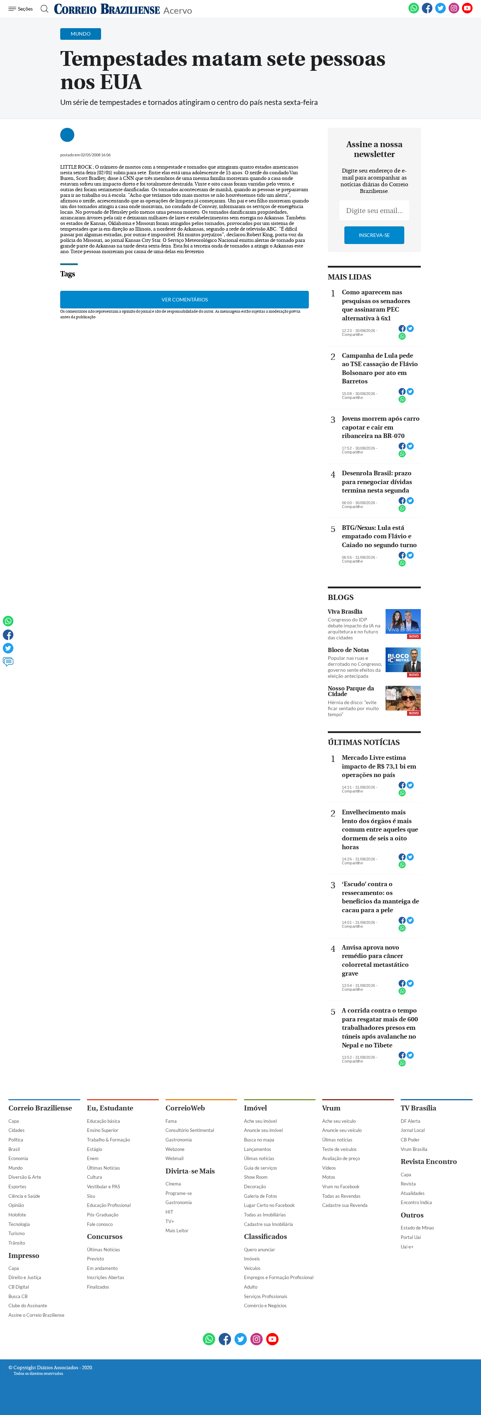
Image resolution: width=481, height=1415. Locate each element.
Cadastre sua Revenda (345, 1205)
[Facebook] (427, 12)
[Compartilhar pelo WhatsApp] (402, 338)
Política (15, 1139)
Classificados (265, 1237)
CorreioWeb (185, 1108)
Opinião (16, 1205)
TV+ (169, 1221)
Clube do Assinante (27, 1305)
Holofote (17, 1214)
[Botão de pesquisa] (42, 8)
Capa (13, 1121)
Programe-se (178, 1193)
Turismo (16, 1233)
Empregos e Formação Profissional (278, 1277)
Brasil (14, 1149)
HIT (169, 1212)
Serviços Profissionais (265, 1296)
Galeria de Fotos (260, 1196)
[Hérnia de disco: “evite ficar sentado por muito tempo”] (403, 699)
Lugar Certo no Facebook (269, 1205)
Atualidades (413, 1193)
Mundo (15, 1168)
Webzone (175, 1149)
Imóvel (255, 1108)
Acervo (177, 10)
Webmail (174, 1158)
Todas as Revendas (341, 1196)
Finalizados (98, 1287)
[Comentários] (8, 665)
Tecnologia (19, 1224)
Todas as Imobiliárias (265, 1214)
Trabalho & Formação (108, 1139)
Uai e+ (407, 1247)
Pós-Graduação (102, 1214)
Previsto (95, 1258)
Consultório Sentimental (189, 1130)
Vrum (331, 1108)
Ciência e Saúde (24, 1196)
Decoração (255, 1186)
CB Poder (410, 1139)
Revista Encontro (429, 1162)
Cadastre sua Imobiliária (268, 1224)
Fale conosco (100, 1224)
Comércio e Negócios (265, 1305)
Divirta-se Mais (190, 1171)
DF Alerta (410, 1121)
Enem (93, 1158)
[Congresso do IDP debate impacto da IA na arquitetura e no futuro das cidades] (403, 622)
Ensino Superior (102, 1130)
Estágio (94, 1149)
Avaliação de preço (341, 1158)
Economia (18, 1158)
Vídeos (329, 1168)
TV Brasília (418, 1108)
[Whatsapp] (8, 624)
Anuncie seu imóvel (263, 1130)
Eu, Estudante (110, 1108)
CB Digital (18, 1287)
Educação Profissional (109, 1205)
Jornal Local (413, 1130)
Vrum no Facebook (341, 1186)
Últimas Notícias (103, 1168)
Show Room (256, 1177)
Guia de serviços (260, 1168)
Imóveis (252, 1258)
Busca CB (17, 1296)
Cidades (16, 1130)
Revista (408, 1184)
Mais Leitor (176, 1230)
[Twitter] (8, 651)
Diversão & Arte (24, 1177)
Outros (412, 1215)
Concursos (105, 1237)
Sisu (91, 1196)
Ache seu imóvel (260, 1121)
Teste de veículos (339, 1149)
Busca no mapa (259, 1139)
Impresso (23, 1256)
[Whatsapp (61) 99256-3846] (413, 12)
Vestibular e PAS (103, 1186)
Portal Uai (411, 1237)
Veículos (252, 1268)
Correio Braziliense (40, 1108)
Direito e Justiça (24, 1277)
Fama (171, 1121)
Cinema (173, 1184)
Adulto (250, 1287)
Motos (328, 1177)
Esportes (17, 1186)
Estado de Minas (417, 1228)
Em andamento (102, 1268)
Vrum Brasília (414, 1149)
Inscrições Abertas (105, 1277)
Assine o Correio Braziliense (36, 1315)
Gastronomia (178, 1139)
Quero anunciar (259, 1249)
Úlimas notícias (259, 1158)
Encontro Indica (416, 1202)
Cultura (94, 1177)
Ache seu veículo (339, 1121)
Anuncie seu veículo (342, 1130)
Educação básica (103, 1121)
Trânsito (16, 1243)
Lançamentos (257, 1149)
